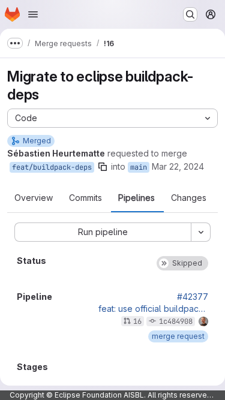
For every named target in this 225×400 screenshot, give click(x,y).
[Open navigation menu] (33, 14)
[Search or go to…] (190, 14)
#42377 (192, 297)
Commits (85, 198)
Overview (33, 198)
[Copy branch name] (102, 167)
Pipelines (136, 198)
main (138, 167)
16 (137, 321)
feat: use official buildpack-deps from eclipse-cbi (153, 309)
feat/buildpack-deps (52, 167)
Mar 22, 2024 (178, 166)
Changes (188, 198)
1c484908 (176, 321)
